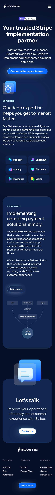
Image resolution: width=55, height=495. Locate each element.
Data (5, 471)
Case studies (46, 467)
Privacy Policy (46, 475)
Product (6, 467)
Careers (44, 471)
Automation (8, 475)
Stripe (23, 467)
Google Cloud (27, 471)
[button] (49, 6)
